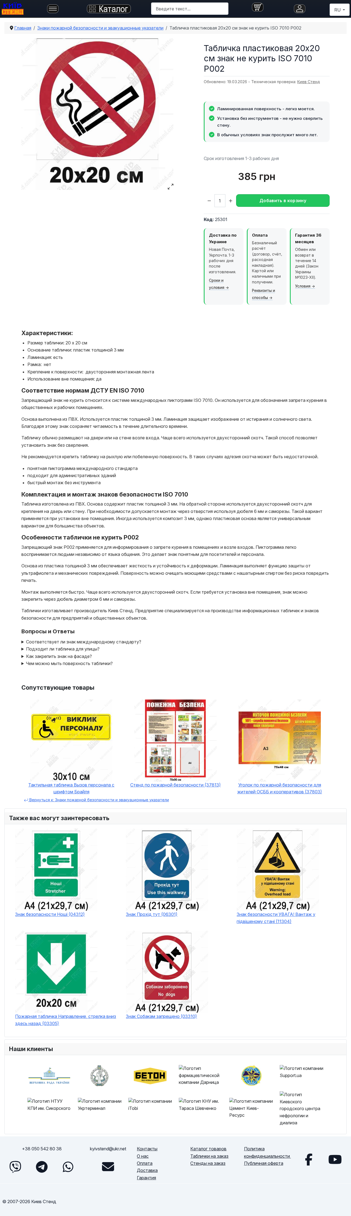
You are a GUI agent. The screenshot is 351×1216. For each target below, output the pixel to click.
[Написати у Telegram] (42, 1167)
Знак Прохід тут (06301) (151, 914)
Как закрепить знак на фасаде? (59, 656)
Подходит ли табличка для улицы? (63, 649)
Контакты (147, 1148)
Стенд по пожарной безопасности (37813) (175, 785)
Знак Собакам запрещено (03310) (161, 1016)
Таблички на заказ (209, 1156)
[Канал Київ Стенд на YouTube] (335, 1159)
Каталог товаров (208, 1148)
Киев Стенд (308, 81)
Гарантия (146, 1177)
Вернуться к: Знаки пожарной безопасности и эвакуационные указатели (98, 799)
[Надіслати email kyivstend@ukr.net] (108, 1167)
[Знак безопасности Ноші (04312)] (67, 870)
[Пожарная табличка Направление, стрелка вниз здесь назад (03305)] (67, 972)
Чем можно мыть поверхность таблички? (69, 663)
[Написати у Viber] (15, 1167)
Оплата (144, 1163)
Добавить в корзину (282, 200)
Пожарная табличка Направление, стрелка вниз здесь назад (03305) (65, 1020)
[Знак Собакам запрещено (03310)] (178, 972)
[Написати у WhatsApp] (68, 1167)
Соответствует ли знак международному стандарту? (83, 642)
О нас (143, 1156)
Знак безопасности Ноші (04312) (50, 914)
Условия (302, 286)
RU (338, 10)
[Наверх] (341, 1206)
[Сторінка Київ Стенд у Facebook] (309, 1159)
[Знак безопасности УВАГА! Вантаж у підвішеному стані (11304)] (289, 870)
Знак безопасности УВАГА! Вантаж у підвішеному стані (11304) (276, 918)
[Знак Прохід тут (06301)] (178, 870)
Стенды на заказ (207, 1163)
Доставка (147, 1170)
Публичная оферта (263, 1163)
